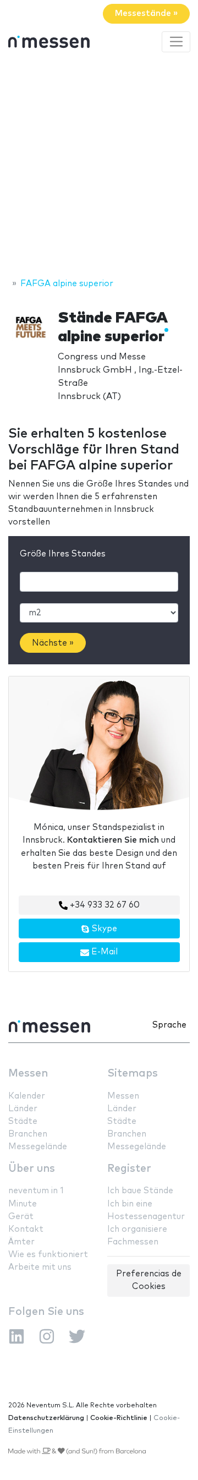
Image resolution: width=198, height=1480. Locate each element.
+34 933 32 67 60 (104, 905)
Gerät (21, 1217)
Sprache (169, 1025)
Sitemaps (132, 1073)
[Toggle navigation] (176, 41)
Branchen (27, 1134)
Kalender (26, 1096)
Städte (22, 1121)
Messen (28, 1073)
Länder (22, 1109)
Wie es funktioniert (48, 1254)
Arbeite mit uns (40, 1267)
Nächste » (53, 643)
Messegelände (37, 1147)
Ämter (21, 1242)
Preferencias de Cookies (149, 1280)
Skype (103, 929)
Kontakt (25, 1229)
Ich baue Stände (140, 1191)
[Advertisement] (99, 167)
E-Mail (103, 952)
